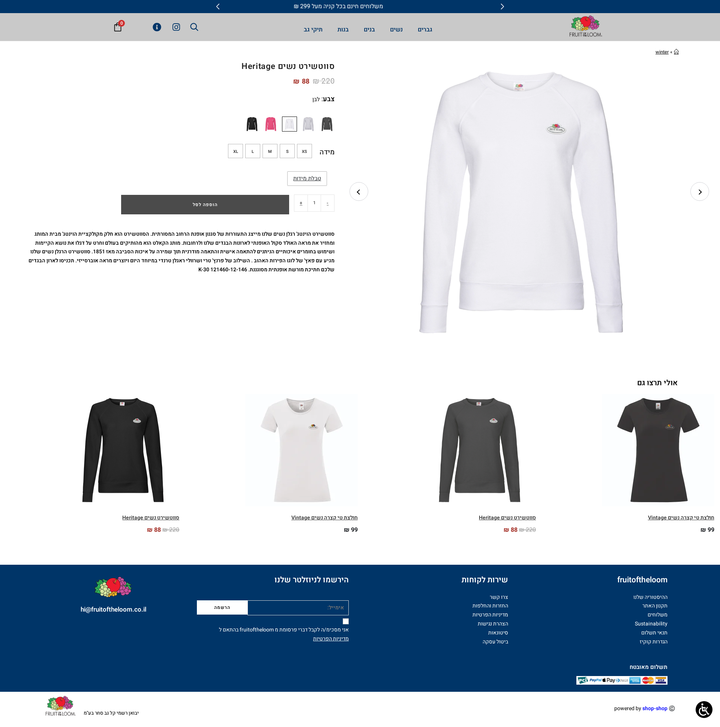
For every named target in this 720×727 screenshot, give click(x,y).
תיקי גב (313, 29)
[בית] (676, 51)
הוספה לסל (205, 204)
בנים (369, 29)
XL (235, 151)
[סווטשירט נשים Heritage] (327, 124)
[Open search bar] (194, 27)
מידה (327, 152)
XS (304, 151)
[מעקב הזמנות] (154, 27)
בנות (343, 29)
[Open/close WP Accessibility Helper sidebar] (704, 709)
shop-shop (655, 708)
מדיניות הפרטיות (331, 639)
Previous (359, 191)
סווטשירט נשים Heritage (507, 518)
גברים (425, 29)
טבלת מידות (307, 178)
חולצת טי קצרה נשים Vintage (681, 518)
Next (699, 191)
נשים (396, 29)
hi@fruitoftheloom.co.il (113, 609)
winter (662, 51)
